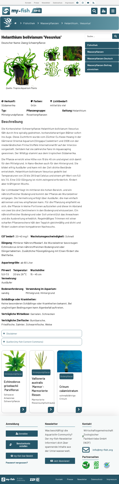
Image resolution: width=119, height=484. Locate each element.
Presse (36, 3)
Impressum (69, 3)
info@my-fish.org (103, 449)
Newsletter (46, 3)
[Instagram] (83, 3)
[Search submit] (115, 36)
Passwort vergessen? (17, 462)
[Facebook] (77, 3)
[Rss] (93, 3)
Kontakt (28, 3)
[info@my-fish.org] (86, 449)
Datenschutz (57, 3)
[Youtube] (88, 3)
